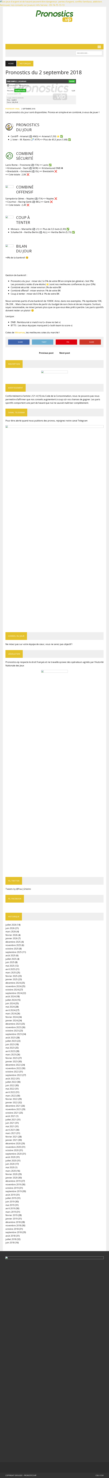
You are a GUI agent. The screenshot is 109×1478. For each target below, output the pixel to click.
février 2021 (11, 1136)
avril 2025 (10, 969)
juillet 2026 (10, 924)
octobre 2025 (12, 948)
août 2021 (10, 1116)
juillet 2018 (10, 1239)
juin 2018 (9, 1242)
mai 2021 (9, 1126)
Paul (17, 109)
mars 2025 (10, 972)
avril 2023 (10, 1051)
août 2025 (10, 955)
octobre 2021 (12, 1112)
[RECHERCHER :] (89, 52)
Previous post (46, 352)
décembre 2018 (13, 1222)
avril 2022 (10, 1092)
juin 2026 (9, 928)
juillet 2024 (10, 999)
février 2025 (11, 976)
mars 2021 (10, 1133)
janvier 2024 (11, 1020)
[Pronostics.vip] (54, 16)
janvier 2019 (11, 1218)
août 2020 (10, 1157)
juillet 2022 (10, 1081)
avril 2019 (10, 1208)
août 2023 (10, 1037)
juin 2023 (9, 1044)
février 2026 (11, 935)
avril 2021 (10, 1129)
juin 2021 (9, 1122)
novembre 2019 (13, 1184)
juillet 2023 (10, 1040)
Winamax (20, 332)
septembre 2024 (13, 993)
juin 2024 (9, 1003)
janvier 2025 (11, 979)
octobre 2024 (12, 989)
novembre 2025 (13, 945)
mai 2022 (9, 1088)
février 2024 (11, 1017)
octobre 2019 (12, 1187)
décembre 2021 (13, 1105)
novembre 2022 (13, 1068)
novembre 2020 (13, 1146)
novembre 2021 (13, 1109)
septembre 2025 (13, 952)
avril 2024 (10, 1010)
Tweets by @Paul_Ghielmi (18, 888)
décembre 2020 (13, 1143)
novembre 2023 (13, 1027)
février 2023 (11, 1058)
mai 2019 (9, 1205)
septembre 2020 (13, 1153)
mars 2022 (10, 1095)
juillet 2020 (10, 1160)
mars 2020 (10, 1170)
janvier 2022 (11, 1102)
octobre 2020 (12, 1150)
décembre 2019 (13, 1181)
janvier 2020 (11, 1177)
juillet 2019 (10, 1198)
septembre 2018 (13, 1232)
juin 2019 (9, 1201)
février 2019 (11, 1215)
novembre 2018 (13, 1225)
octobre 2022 (12, 1071)
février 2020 (11, 1174)
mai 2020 (9, 1167)
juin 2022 (9, 1085)
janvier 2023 (11, 1061)
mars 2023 (10, 1054)
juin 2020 (9, 1163)
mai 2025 (9, 965)
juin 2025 (9, 962)
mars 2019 (10, 1211)
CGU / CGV (100, 1475)
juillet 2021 (10, 1119)
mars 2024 (10, 1013)
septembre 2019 (13, 1191)
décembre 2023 (13, 1023)
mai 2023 (9, 1047)
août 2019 (10, 1194)
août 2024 (10, 996)
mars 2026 (10, 931)
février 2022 (11, 1099)
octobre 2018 (12, 1228)
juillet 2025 (10, 958)
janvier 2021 (11, 1140)
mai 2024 (9, 1006)
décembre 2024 (13, 982)
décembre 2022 (13, 1064)
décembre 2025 (13, 941)
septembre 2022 (13, 1075)
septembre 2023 (13, 1034)
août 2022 (10, 1078)
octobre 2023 (12, 1030)
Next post (64, 352)
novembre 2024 (13, 986)
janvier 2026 (11, 938)
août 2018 (10, 1235)
